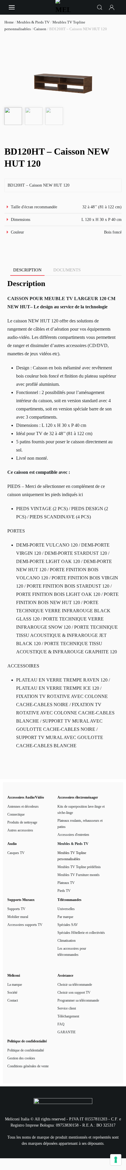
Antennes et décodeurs (23, 806)
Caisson (40, 29)
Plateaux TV (66, 883)
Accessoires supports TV (24, 925)
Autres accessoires (20, 830)
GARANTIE (66, 1032)
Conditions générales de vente (28, 1066)
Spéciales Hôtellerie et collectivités (81, 933)
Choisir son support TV (74, 992)
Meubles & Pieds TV (33, 22)
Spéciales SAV (67, 925)
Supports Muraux (21, 900)
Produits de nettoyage (22, 822)
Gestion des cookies (21, 1058)
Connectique (16, 814)
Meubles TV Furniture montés (78, 875)
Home (9, 22)
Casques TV (16, 853)
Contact (12, 1000)
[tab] (24, 270)
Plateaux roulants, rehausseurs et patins (80, 824)
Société (12, 992)
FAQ (60, 1024)
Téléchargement (68, 1016)
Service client (66, 1008)
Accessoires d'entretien (73, 835)
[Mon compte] (111, 7)
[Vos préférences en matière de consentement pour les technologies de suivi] (115, 1159)
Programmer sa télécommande (78, 1000)
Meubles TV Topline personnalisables (71, 856)
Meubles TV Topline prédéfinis (79, 867)
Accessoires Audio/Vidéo (25, 797)
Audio (12, 844)
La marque (14, 985)
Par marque (65, 917)
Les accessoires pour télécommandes (71, 951)
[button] (12, 7)
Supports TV (16, 909)
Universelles (66, 909)
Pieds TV (64, 891)
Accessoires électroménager (77, 797)
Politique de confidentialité (25, 1050)
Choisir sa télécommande (74, 985)
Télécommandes (69, 900)
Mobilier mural (17, 917)
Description (27, 270)
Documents (67, 270)
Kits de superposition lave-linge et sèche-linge (81, 809)
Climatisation (66, 941)
